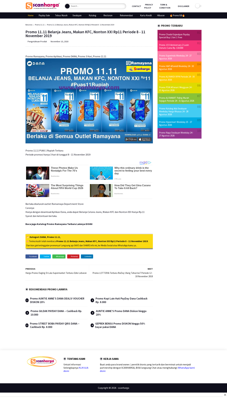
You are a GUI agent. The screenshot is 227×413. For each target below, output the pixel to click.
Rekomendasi (126, 15)
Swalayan (77, 15)
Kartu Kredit (146, 15)
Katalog (92, 15)
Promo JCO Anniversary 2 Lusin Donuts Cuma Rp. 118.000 (174, 46)
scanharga (123, 387)
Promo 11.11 (39, 25)
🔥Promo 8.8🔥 (177, 15)
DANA (43, 237)
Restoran (107, 15)
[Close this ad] (225, 395)
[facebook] (28, 372)
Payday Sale (44, 15)
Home (31, 15)
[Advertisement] (113, 405)
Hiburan (161, 15)
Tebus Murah (61, 15)
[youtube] (53, 372)
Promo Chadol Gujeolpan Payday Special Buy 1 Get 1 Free (174, 36)
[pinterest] (43, 372)
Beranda (28, 25)
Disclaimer (183, 6)
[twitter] (33, 372)
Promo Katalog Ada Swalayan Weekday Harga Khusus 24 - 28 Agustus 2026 (173, 111)
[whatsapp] (38, 372)
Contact (136, 6)
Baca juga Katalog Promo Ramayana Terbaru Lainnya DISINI (58, 224)
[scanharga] (42, 8)
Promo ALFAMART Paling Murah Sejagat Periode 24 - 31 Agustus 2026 (176, 99)
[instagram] (48, 372)
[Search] (67, 6)
